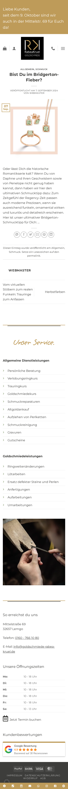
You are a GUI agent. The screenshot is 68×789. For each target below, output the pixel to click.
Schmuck (42, 69)
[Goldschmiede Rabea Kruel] (32, 48)
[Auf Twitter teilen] (30, 234)
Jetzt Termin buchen (25, 719)
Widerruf (30, 778)
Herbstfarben (55, 292)
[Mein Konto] (14, 48)
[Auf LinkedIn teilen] (51, 234)
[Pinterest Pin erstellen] (44, 234)
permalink (33, 255)
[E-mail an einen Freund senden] (37, 234)
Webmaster (36, 93)
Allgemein (27, 69)
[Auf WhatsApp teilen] (17, 234)
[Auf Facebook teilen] (24, 234)
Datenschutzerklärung (42, 775)
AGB (43, 778)
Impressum (14, 775)
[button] (5, 48)
